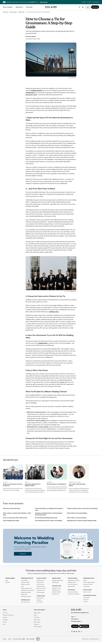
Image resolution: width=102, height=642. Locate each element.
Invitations (39, 600)
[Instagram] (79, 632)
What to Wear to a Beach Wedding (76, 517)
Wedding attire (21, 12)
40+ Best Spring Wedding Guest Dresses (46, 517)
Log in (72, 616)
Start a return (37, 619)
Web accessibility (30, 639)
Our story (5, 612)
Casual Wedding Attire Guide (11, 520)
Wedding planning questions (27, 590)
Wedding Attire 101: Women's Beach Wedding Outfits (81, 520)
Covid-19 (85, 601)
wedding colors (54, 311)
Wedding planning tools (26, 588)
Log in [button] (87, 7)
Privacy (4, 639)
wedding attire (42, 343)
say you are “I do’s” (31, 94)
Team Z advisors (38, 626)
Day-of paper (40, 602)
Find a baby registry (75, 621)
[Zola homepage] (51, 7)
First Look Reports (25, 602)
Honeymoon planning (73, 592)
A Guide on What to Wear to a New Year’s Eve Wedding (82, 508)
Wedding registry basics (57, 580)
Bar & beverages (40, 592)
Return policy (37, 622)
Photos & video (40, 582)
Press (4, 624)
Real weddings (24, 580)
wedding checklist (36, 90)
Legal (22, 586)
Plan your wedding (7, 7)
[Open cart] (82, 7)
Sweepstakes (86, 597)
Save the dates (40, 598)
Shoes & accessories (72, 584)
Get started (75, 626)
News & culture (87, 592)
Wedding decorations (26, 592)
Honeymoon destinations (73, 594)
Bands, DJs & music (41, 588)
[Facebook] (72, 632)
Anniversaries (86, 586)
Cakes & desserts (41, 590)
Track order (36, 617)
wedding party (30, 92)
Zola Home (89, 2)
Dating (84, 580)
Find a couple (29, 7)
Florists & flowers (41, 586)
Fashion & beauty (13, 12)
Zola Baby (84, 2)
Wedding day (24, 594)
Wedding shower (56, 590)
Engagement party (56, 588)
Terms (37, 2)
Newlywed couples (87, 584)
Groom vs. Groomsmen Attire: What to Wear (15, 517)
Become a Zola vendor (8, 615)
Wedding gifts (55, 582)
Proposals (7, 582)
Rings (6, 580)
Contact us (36, 624)
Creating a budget (25, 582)
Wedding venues (40, 580)
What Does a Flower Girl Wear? (11, 508)
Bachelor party (55, 594)
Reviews (5, 617)
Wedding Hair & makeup (73, 580)
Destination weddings (26, 596)
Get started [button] (95, 7)
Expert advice (19, 7)
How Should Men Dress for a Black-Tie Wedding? (48, 520)
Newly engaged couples (89, 582)
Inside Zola (85, 599)
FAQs (35, 615)
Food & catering (40, 584)
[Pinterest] (74, 632)
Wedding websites (25, 584)
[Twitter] (76, 632)
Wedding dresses (72, 582)
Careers (5, 622)
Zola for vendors (96, 2)
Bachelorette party (56, 592)
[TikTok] (81, 632)
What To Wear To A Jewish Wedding (77, 513)
